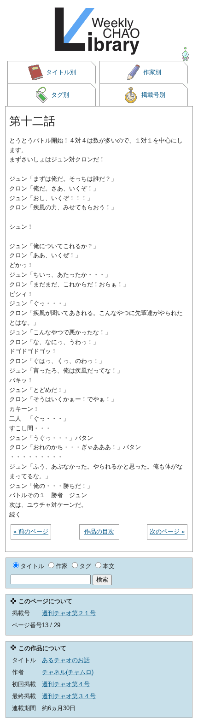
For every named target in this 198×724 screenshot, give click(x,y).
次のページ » (167, 531)
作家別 (152, 72)
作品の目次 (99, 531)
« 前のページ (30, 531)
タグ (85, 566)
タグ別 (60, 94)
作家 (62, 566)
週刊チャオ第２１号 (69, 613)
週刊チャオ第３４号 (69, 696)
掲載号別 (153, 94)
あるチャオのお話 (66, 660)
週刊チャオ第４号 (66, 684)
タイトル (32, 566)
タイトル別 (61, 72)
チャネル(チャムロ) (67, 672)
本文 (109, 566)
